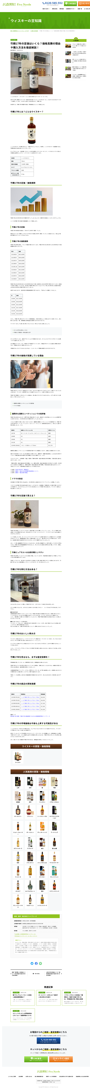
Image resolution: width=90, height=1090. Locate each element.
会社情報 (21, 1076)
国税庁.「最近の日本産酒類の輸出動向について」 (27, 471)
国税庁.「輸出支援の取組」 (21, 472)
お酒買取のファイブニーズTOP (20, 31)
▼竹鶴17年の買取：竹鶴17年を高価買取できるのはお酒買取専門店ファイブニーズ (30, 716)
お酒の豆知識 (34, 31)
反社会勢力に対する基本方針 (66, 1076)
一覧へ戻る (37, 973)
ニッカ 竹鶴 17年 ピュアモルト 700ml (30, 697)
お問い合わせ (29, 1076)
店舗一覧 (80, 8)
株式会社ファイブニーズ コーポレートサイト (26, 936)
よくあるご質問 (12, 1076)
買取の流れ (54, 8)
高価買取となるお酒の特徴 (82, 1076)
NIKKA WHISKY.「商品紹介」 (22, 469)
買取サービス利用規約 (51, 1076)
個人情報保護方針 (39, 1076)
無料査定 (62, 8)
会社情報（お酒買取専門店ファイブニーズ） (25, 934)
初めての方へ (46, 8)
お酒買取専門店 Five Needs (17, 5)
